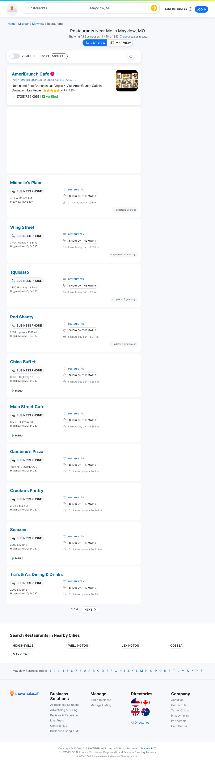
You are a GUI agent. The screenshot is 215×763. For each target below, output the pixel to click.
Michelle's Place (26, 182)
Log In (201, 9)
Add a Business (100, 700)
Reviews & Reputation (65, 715)
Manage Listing (100, 705)
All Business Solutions (64, 704)
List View (98, 42)
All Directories (140, 722)
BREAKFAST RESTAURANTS (61, 80)
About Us (177, 700)
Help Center (179, 726)
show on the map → (83, 196)
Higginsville (23, 645)
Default (58, 56)
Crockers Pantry (26, 490)
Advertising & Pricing (63, 710)
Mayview (20, 654)
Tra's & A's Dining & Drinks (36, 574)
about (135, 36)
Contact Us (178, 705)
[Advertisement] (179, 79)
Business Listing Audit (65, 731)
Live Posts (57, 720)
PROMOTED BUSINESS (29, 80)
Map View (123, 42)
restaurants (76, 189)
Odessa (176, 645)
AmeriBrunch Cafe (30, 74)
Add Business (175, 9)
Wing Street (22, 227)
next (87, 609)
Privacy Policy (180, 715)
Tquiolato (19, 272)
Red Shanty (22, 316)
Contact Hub (58, 725)
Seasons (19, 529)
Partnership (178, 721)
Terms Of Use (180, 710)
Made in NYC (149, 748)
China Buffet (23, 361)
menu (19, 390)
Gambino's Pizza (26, 451)
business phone (29, 191)
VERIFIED (28, 56)
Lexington (130, 645)
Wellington (78, 645)
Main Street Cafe (27, 406)
